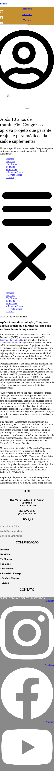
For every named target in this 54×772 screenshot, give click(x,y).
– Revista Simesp (14, 174)
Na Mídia (10, 161)
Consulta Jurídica (9, 526)
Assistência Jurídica (11, 531)
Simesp (3, 3)
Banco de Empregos (11, 535)
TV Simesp (11, 164)
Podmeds (10, 166)
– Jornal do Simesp (15, 172)
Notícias (10, 158)
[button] (27, 110)
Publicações (11, 169)
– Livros (10, 177)
